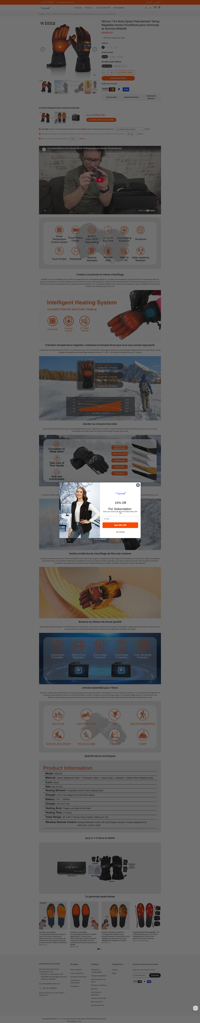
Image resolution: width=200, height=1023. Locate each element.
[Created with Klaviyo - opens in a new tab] (100, 539)
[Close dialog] (138, 485)
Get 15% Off (120, 525)
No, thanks (120, 532)
